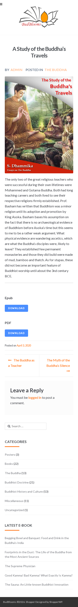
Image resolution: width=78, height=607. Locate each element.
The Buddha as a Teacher (21, 362)
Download (16, 308)
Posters (10, 454)
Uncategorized (14, 510)
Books (9, 463)
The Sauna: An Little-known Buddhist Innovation (36, 584)
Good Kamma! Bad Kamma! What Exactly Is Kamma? (39, 575)
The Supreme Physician (20, 566)
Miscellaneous (14, 501)
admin (16, 70)
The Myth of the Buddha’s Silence (58, 362)
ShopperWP (55, 601)
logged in (34, 397)
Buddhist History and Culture (24, 491)
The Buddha (56, 70)
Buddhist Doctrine (17, 482)
